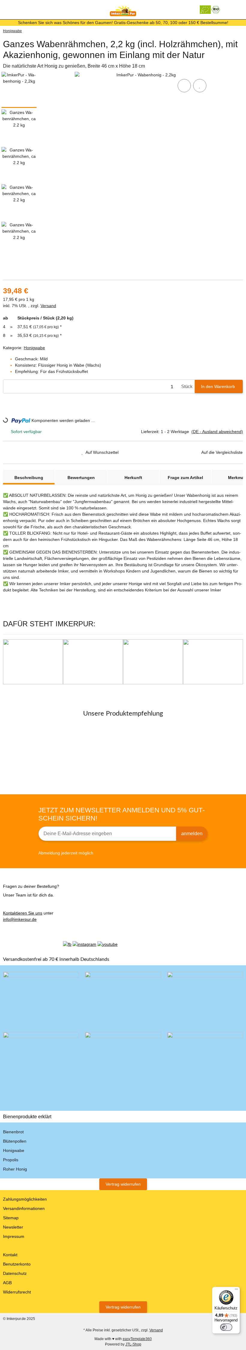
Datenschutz (15, 1273)
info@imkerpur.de (20, 919)
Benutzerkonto (17, 1264)
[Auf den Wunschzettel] (199, 85)
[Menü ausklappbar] (5, 9)
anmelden (191, 833)
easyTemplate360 (137, 1339)
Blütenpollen (14, 1141)
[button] (229, 9)
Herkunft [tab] (133, 477)
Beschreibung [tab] (28, 477)
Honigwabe (34, 347)
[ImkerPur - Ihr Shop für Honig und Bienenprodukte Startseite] (123, 9)
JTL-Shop (133, 1344)
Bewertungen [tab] (81, 477)
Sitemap (11, 1217)
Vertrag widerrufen (123, 1184)
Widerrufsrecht (17, 1292)
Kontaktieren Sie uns (22, 913)
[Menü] (236, 1290)
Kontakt (10, 1254)
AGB (7, 1282)
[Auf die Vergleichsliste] (184, 85)
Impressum (13, 1236)
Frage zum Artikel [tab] (185, 477)
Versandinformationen (24, 1208)
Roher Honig (15, 1169)
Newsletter (13, 1227)
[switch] (226, 1327)
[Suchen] (16, 9)
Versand (48, 305)
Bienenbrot (13, 1131)
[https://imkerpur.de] (210, 9)
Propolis (10, 1159)
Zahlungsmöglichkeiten (25, 1199)
